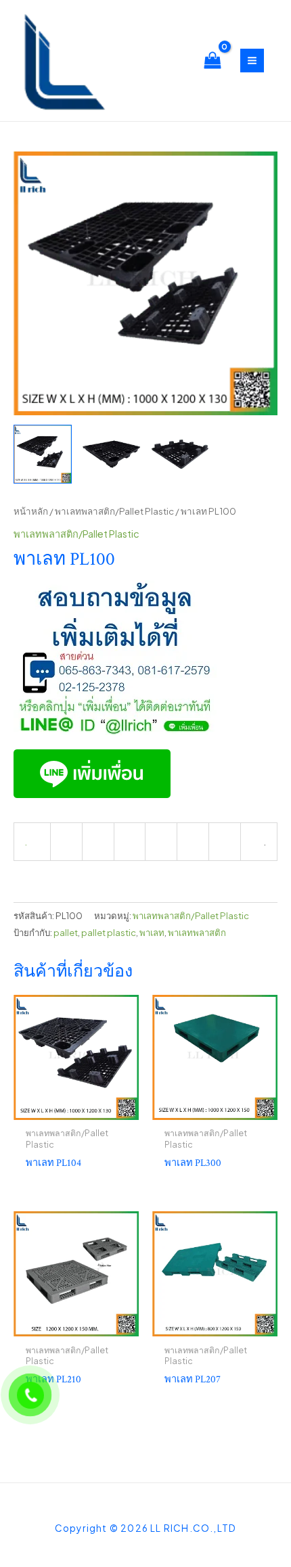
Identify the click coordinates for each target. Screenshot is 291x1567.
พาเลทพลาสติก (197, 932)
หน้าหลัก (31, 511)
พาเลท (151, 932)
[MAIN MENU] (252, 60)
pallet (65, 932)
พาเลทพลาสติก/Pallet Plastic (114, 511)
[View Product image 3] (180, 454)
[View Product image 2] (111, 454)
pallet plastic (108, 932)
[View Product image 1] (43, 454)
